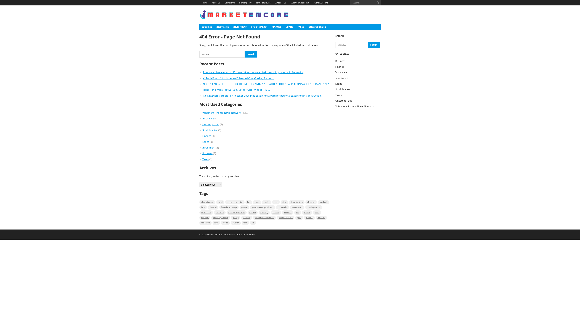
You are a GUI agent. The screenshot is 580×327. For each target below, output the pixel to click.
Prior (299, 217)
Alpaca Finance (207, 202)
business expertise (235, 202)
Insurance (222, 26)
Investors (288, 212)
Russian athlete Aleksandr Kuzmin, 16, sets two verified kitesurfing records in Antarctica (253, 72)
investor (275, 212)
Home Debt (282, 207)
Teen (245, 222)
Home (204, 2)
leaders (307, 212)
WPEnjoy (250, 234)
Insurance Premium (236, 212)
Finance (276, 26)
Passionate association (264, 217)
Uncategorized (317, 26)
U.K (253, 222)
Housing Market (313, 207)
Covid (257, 202)
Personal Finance (286, 217)
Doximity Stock (297, 202)
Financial (213, 207)
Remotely (321, 217)
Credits (266, 202)
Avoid (220, 202)
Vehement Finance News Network (221, 112)
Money (235, 217)
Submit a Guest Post (300, 2)
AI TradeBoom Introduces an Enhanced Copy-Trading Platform (238, 78)
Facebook (323, 202)
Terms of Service (263, 2)
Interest (252, 212)
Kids (297, 212)
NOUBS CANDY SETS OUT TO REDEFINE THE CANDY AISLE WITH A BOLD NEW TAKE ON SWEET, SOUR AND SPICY (266, 84)
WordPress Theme (233, 234)
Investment (240, 26)
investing (264, 212)
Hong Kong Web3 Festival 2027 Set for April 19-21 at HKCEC (236, 89)
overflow (246, 217)
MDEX (317, 212)
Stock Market (259, 26)
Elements (311, 202)
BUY (248, 202)
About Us (216, 2)
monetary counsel (220, 217)
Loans (289, 26)
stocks (225, 222)
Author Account (321, 2)
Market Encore (214, 234)
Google (244, 207)
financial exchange (229, 207)
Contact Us (230, 2)
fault (203, 207)
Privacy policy (245, 2)
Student (236, 222)
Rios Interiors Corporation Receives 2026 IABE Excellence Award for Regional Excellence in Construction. (262, 95)
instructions (206, 212)
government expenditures (262, 207)
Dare (276, 202)
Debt (284, 202)
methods (205, 217)
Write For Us (280, 2)
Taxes (301, 26)
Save (216, 222)
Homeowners (297, 207)
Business (207, 26)
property (309, 217)
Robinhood (205, 222)
